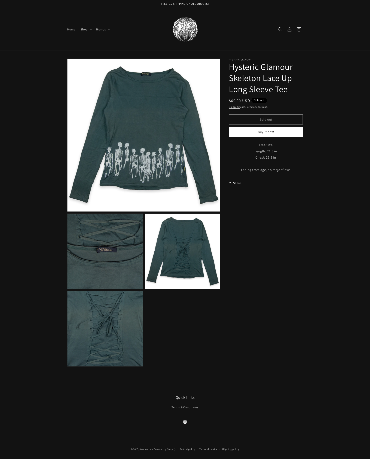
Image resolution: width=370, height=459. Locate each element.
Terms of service (208, 449)
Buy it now (266, 132)
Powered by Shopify (165, 449)
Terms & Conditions (185, 407)
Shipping (234, 106)
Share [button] (237, 183)
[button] (85, 29)
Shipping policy (230, 449)
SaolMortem (146, 449)
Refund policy (187, 449)
